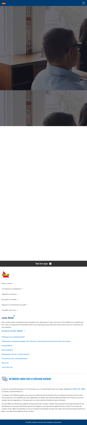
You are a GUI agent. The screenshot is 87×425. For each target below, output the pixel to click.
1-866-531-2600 (78, 389)
